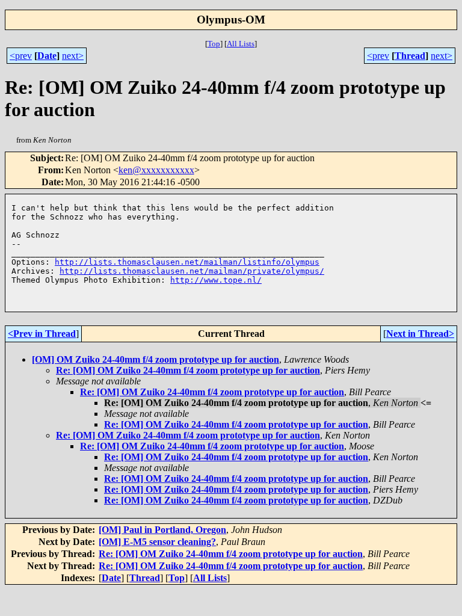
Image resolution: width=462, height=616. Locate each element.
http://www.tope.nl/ (216, 280)
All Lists (240, 43)
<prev (21, 56)
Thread (410, 56)
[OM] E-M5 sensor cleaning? (157, 542)
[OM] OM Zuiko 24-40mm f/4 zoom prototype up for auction (155, 359)
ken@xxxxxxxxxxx (156, 170)
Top (214, 43)
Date (47, 56)
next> (73, 56)
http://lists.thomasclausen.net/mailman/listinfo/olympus (187, 261)
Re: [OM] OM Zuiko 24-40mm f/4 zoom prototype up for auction (188, 370)
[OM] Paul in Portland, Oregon (162, 530)
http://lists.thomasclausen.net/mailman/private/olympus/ (192, 271)
